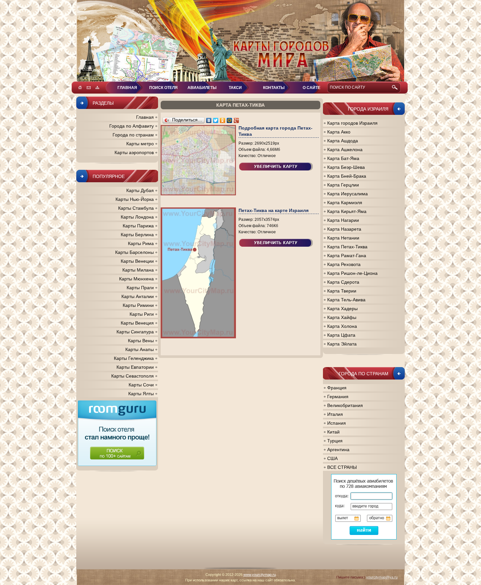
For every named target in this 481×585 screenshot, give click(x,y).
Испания (336, 423)
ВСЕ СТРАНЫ (342, 467)
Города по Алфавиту (131, 126)
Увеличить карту (276, 166)
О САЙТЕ (311, 87)
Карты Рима (141, 243)
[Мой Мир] (229, 120)
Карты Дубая (140, 190)
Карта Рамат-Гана (346, 255)
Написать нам (89, 87)
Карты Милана (138, 270)
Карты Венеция (137, 323)
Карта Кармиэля (344, 202)
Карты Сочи (141, 384)
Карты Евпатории (135, 367)
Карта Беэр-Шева (346, 167)
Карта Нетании (343, 237)
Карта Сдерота (343, 282)
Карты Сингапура (135, 331)
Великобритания (345, 405)
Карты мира (240, 41)
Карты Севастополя (132, 376)
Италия (335, 414)
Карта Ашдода (342, 140)
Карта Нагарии (343, 220)
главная (127, 87)
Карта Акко (338, 131)
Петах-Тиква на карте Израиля (274, 210)
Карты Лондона (137, 217)
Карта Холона (342, 326)
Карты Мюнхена (136, 278)
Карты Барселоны (134, 252)
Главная (145, 117)
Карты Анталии (137, 296)
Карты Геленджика (134, 358)
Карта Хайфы (341, 317)
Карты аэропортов (134, 152)
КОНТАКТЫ (274, 87)
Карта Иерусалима (347, 193)
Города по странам (133, 134)
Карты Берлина (137, 234)
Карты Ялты (141, 393)
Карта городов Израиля (352, 123)
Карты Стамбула (136, 208)
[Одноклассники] (222, 120)
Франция (337, 387)
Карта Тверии (341, 290)
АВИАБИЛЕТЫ (202, 87)
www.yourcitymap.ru (259, 574)
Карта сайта (97, 87)
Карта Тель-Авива (346, 299)
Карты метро (140, 143)
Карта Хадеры (342, 308)
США (332, 458)
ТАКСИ (235, 87)
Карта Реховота (344, 264)
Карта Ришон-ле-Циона (352, 273)
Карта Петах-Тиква (347, 246)
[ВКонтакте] (208, 120)
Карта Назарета (344, 229)
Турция (335, 440)
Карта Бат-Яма (343, 158)
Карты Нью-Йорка (135, 199)
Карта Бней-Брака (346, 176)
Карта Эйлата (342, 343)
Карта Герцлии (343, 184)
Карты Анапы (139, 349)
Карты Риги (142, 314)
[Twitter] (215, 120)
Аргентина (338, 449)
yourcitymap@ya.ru (382, 577)
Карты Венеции (137, 261)
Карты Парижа (138, 225)
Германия (337, 396)
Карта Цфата (341, 335)
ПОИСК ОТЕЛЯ (163, 87)
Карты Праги (140, 287)
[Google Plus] (236, 120)
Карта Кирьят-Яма (346, 211)
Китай (333, 431)
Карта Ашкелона (345, 149)
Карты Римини (138, 305)
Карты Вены (141, 340)
